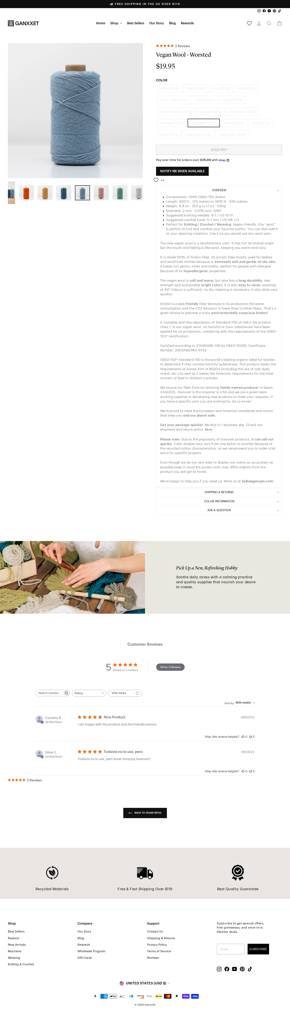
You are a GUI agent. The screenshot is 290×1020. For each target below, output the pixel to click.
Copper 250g (210, 111)
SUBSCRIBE (258, 949)
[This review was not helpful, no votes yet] (250, 737)
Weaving (14, 957)
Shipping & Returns (161, 938)
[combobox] (89, 693)
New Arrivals (17, 944)
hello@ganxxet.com (257, 481)
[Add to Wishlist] (160, 178)
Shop (114, 23)
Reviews (153, 957)
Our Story (156, 23)
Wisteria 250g (171, 123)
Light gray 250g (198, 134)
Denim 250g (234, 123)
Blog (172, 23)
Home (100, 23)
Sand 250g (246, 88)
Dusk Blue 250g (203, 123)
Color (161, 80)
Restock (13, 938)
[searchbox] (49, 693)
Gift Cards (85, 957)
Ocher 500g (232, 100)
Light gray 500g (232, 134)
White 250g (169, 88)
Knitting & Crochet (21, 964)
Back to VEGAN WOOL (148, 813)
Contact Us (155, 931)
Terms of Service (159, 951)
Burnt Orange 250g (176, 111)
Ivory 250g (221, 88)
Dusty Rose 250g (242, 111)
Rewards (187, 23)
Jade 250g (261, 123)
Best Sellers (135, 23)
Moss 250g (169, 134)
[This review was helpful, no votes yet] (243, 737)
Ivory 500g (196, 88)
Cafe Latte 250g (173, 100)
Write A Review (170, 667)
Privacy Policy (157, 944)
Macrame (15, 951)
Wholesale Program (91, 951)
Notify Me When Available (182, 171)
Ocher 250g (205, 100)
